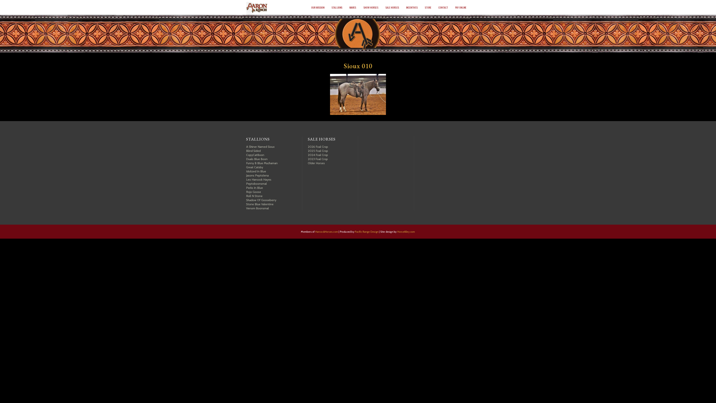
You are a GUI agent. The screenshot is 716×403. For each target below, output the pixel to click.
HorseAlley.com (406, 231)
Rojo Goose (253, 192)
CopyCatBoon (255, 155)
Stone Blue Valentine (260, 204)
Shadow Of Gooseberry (261, 200)
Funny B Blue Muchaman (262, 163)
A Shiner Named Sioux (260, 147)
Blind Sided (253, 151)
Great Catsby (254, 167)
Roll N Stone (254, 196)
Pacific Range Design (367, 231)
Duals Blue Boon (257, 159)
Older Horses (316, 163)
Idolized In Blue (256, 171)
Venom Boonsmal (257, 208)
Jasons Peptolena (257, 175)
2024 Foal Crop (318, 155)
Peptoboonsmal (256, 183)
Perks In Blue (254, 188)
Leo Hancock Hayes (258, 179)
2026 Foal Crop (318, 147)
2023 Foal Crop (318, 159)
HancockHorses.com (326, 231)
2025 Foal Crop (318, 151)
